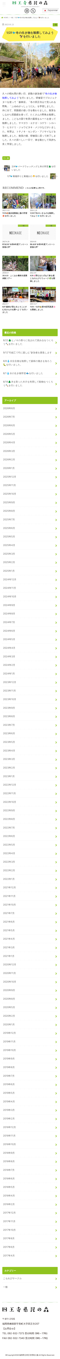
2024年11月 (9, 587)
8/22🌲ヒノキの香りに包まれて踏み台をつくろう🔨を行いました (28, 342)
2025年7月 (9, 519)
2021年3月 (9, 947)
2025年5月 (9, 536)
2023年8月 (9, 716)
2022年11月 (9, 793)
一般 (7, 158)
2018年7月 (9, 1169)
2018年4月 (9, 1195)
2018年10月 (9, 1144)
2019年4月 (9, 1101)
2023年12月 (9, 682)
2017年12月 (9, 1212)
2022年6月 (9, 836)
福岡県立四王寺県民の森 (28, 1355)
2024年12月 (9, 579)
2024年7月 (9, 622)
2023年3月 (9, 759)
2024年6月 (9, 630)
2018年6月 (9, 1178)
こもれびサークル (12, 1278)
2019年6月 (9, 1084)
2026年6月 (9, 425)
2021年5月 (9, 930)
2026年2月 (9, 459)
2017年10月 (9, 1229)
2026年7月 (9, 416)
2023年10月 (9, 699)
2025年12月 (9, 476)
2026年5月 (9, 433)
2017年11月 (9, 1221)
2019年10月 (9, 1050)
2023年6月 (9, 733)
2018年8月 (9, 1161)
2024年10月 (9, 596)
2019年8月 (9, 1067)
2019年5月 (9, 1092)
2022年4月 (9, 853)
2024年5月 (9, 639)
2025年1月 (9, 570)
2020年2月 (9, 1015)
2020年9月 (9, 990)
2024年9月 (9, 605)
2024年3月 (9, 656)
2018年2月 (9, 1204)
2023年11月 (9, 690)
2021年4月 (9, 938)
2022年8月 (9, 819)
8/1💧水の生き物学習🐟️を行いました (23, 373)
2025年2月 (9, 562)
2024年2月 (9, 664)
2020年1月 (9, 1024)
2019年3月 (9, 1109)
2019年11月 (9, 1041)
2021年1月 (8, 956)
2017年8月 (9, 1238)
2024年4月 (9, 647)
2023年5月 (9, 741)
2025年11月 (9, 485)
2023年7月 (9, 724)
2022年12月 (9, 784)
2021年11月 (9, 896)
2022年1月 (9, 878)
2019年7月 (9, 1075)
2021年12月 (9, 887)
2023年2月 (9, 767)
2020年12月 (9, 964)
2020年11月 (9, 973)
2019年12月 (9, 1032)
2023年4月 (9, 750)
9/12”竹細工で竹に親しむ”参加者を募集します (27, 352)
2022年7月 (9, 827)
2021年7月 (9, 913)
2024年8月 (9, 613)
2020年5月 (9, 1007)
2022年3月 (9, 861)
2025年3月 (9, 553)
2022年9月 (9, 810)
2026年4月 (9, 442)
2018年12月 (9, 1127)
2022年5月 (9, 844)
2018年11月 (9, 1135)
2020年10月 (9, 981)
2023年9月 (9, 707)
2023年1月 (9, 776)
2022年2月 (9, 870)
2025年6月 (9, 528)
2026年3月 (9, 451)
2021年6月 (9, 921)
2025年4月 (9, 545)
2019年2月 (9, 1118)
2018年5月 (9, 1187)
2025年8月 (9, 510)
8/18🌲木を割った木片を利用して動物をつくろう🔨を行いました (28, 383)
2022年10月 (9, 801)
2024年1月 (9, 673)
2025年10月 (9, 493)
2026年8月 (9, 408)
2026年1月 (9, 468)
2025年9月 (9, 502)
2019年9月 (9, 1058)
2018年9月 (9, 1152)
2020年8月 (9, 998)
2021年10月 (9, 904)
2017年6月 (9, 1246)
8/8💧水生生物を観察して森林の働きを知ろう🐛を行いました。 (27, 363)
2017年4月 (9, 1255)
